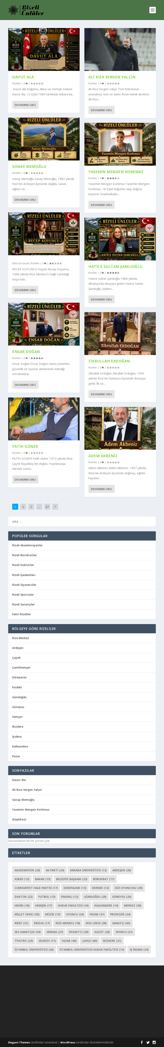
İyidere (17, 736)
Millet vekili (27, 914)
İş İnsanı (139, 949)
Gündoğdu (19, 697)
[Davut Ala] (44, 49)
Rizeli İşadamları (23, 575)
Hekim (22, 905)
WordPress (67, 1042)
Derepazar (19, 677)
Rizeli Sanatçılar (23, 604)
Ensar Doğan (26, 351)
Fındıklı (17, 687)
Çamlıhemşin (21, 667)
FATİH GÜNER (25, 446)
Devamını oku (25, 105)
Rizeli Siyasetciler (24, 585)
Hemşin (17, 717)
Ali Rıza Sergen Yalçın (111, 77)
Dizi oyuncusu (128, 888)
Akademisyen (27, 870)
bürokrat (103, 879)
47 (47, 507)
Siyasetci (78, 932)
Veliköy (47, 941)
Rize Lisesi (96, 923)
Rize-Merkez (68, 923)
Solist (102, 932)
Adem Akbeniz (102, 455)
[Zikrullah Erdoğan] (120, 333)
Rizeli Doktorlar (23, 565)
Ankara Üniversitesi (88, 870)
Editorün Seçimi (21, 263)
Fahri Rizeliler (21, 614)
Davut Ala (23, 77)
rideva (42, 923)
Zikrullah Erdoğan (109, 361)
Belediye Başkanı (71, 879)
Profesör (120, 914)
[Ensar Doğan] (44, 324)
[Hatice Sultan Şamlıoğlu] (120, 239)
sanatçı (121, 923)
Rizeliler (16, 83)
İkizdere (17, 726)
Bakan (42, 879)
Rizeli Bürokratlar (24, 555)
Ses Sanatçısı (28, 932)
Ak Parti (55, 870)
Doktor (24, 897)
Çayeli (16, 658)
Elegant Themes (19, 1042)
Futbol (46, 897)
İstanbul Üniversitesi (34, 949)
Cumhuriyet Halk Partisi (36, 888)
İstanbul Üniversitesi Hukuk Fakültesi (91, 949)
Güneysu (18, 707)
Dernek (100, 888)
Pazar (16, 756)
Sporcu (124, 932)
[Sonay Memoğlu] (44, 139)
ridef (21, 923)
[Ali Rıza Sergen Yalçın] (120, 49)
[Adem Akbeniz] (120, 428)
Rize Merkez (20, 638)
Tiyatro (24, 941)
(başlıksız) (19, 819)
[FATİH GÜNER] (44, 418)
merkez (132, 905)
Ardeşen (17, 648)
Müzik (52, 914)
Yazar (69, 941)
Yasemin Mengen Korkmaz (115, 171)
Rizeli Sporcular (23, 594)
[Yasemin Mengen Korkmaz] (120, 144)
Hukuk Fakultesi (73, 905)
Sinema (54, 932)
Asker (22, 879)
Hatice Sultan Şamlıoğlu (115, 266)
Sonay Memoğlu (29, 166)
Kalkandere (20, 746)
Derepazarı (75, 888)
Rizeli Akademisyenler (27, 545)
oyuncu (75, 914)
